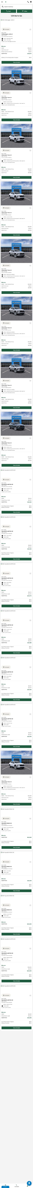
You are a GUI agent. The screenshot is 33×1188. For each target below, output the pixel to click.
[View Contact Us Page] (28, 2)
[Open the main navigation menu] (2, 2)
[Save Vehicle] (30, 30)
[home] (6, 1)
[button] (16, 62)
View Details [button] (16, 62)
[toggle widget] (29, 1183)
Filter (25, 11)
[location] (31, 2)
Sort (9, 11)
